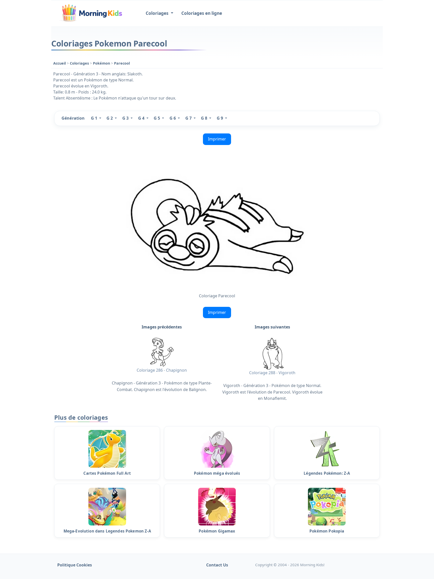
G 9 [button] (220, 118)
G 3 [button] (126, 118)
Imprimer (217, 139)
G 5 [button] (157, 118)
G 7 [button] (189, 118)
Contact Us (217, 565)
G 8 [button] (204, 118)
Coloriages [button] (158, 13)
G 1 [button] (94, 118)
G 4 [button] (141, 118)
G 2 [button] (110, 118)
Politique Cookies (74, 565)
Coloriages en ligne (201, 13)
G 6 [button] (173, 118)
